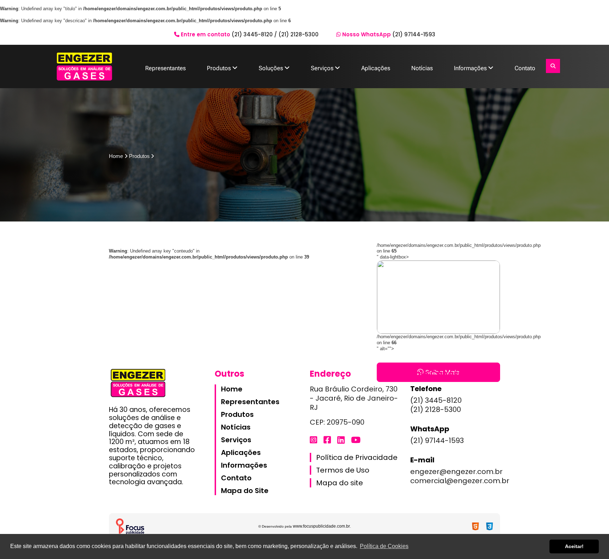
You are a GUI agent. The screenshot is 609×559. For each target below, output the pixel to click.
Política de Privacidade (357, 457)
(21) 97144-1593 (413, 34)
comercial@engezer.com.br (459, 481)
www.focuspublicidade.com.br (321, 526)
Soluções (271, 68)
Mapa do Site (245, 490)
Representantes (165, 68)
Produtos (219, 68)
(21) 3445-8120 (252, 34)
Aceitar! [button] (574, 546)
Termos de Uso (342, 470)
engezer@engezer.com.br (456, 471)
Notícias (422, 68)
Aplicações (375, 68)
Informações (471, 68)
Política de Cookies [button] (384, 546)
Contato (525, 68)
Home (231, 389)
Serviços (323, 68)
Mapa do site (339, 482)
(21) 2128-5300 (298, 34)
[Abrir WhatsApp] (591, 541)
